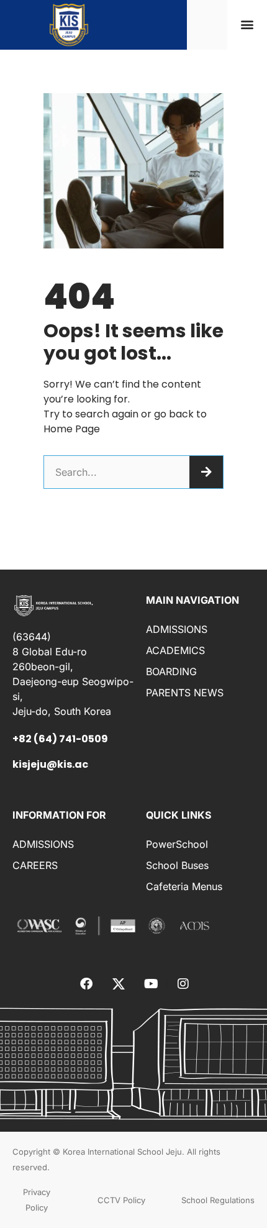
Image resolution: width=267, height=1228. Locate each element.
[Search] (206, 472)
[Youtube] (151, 984)
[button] (247, 24)
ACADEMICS (175, 650)
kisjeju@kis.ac (50, 764)
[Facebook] (86, 984)
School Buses (177, 865)
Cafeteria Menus (184, 886)
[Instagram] (183, 984)
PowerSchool (177, 844)
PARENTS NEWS (185, 692)
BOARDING (171, 671)
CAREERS (35, 865)
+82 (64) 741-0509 (60, 739)
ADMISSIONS (176, 629)
